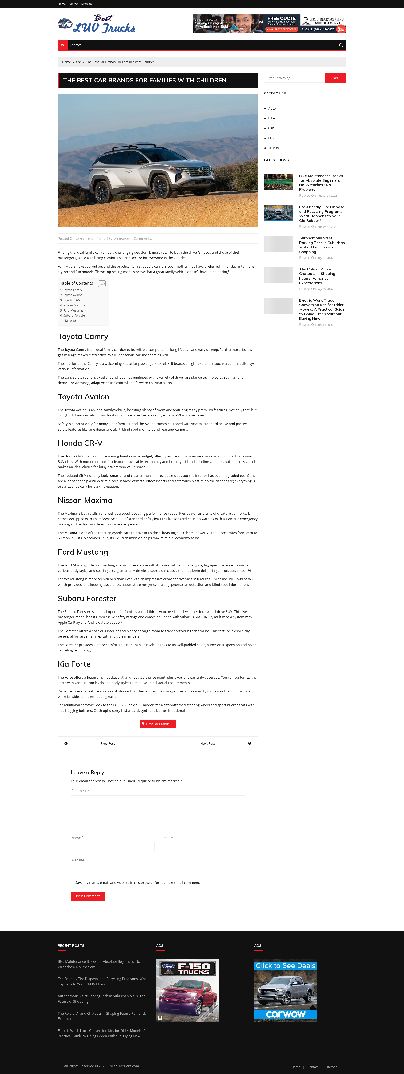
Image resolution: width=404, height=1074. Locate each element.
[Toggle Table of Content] (100, 283)
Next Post (207, 743)
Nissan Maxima (74, 305)
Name (77, 837)
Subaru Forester (74, 315)
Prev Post (108, 743)
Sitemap (86, 4)
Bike (271, 118)
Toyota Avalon (72, 295)
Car (271, 128)
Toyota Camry (72, 290)
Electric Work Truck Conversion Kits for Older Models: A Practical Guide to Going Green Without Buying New (321, 309)
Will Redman (122, 239)
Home (62, 4)
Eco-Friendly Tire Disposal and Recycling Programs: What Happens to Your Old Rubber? (322, 213)
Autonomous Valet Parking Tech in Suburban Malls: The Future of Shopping (322, 245)
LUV (271, 138)
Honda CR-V (71, 300)
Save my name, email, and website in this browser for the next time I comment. (137, 882)
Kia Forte (69, 320)
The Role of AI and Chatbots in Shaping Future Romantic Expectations (317, 276)
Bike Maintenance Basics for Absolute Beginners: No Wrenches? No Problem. (321, 182)
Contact (73, 4)
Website (77, 860)
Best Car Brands (157, 724)
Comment (80, 790)
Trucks (273, 148)
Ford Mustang (73, 310)
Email (167, 837)
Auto (272, 108)
